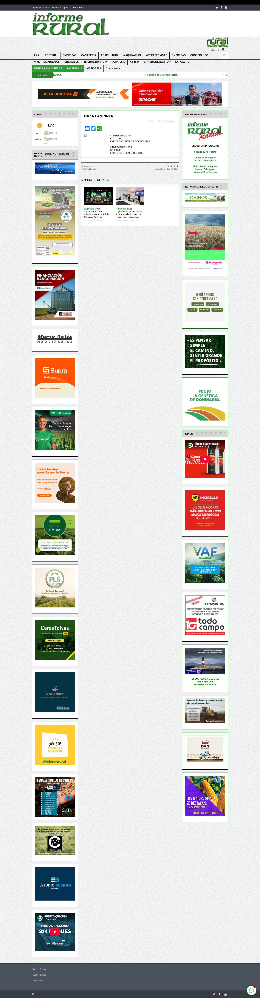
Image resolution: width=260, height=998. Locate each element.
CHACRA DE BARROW (157, 62)
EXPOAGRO (182, 62)
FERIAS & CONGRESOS (48, 68)
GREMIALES (71, 62)
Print (154, 121)
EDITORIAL (51, 55)
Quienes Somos (41, 7)
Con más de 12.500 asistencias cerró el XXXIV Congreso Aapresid (96, 213)
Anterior (88, 166)
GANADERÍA (88, 55)
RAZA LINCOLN (89, 168)
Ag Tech (134, 62)
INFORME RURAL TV (96, 62)
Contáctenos (78, 7)
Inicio (37, 55)
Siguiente (171, 166)
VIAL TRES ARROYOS (47, 62)
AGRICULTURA (110, 55)
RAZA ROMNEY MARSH (166, 168)
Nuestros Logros (60, 7)
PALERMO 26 (74, 68)
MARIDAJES (94, 68)
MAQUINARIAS (132, 55)
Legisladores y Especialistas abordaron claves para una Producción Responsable (129, 213)
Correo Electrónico (168, 121)
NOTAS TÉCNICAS (156, 55)
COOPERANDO (199, 55)
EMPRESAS (70, 55)
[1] (251, 992)
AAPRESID (118, 62)
